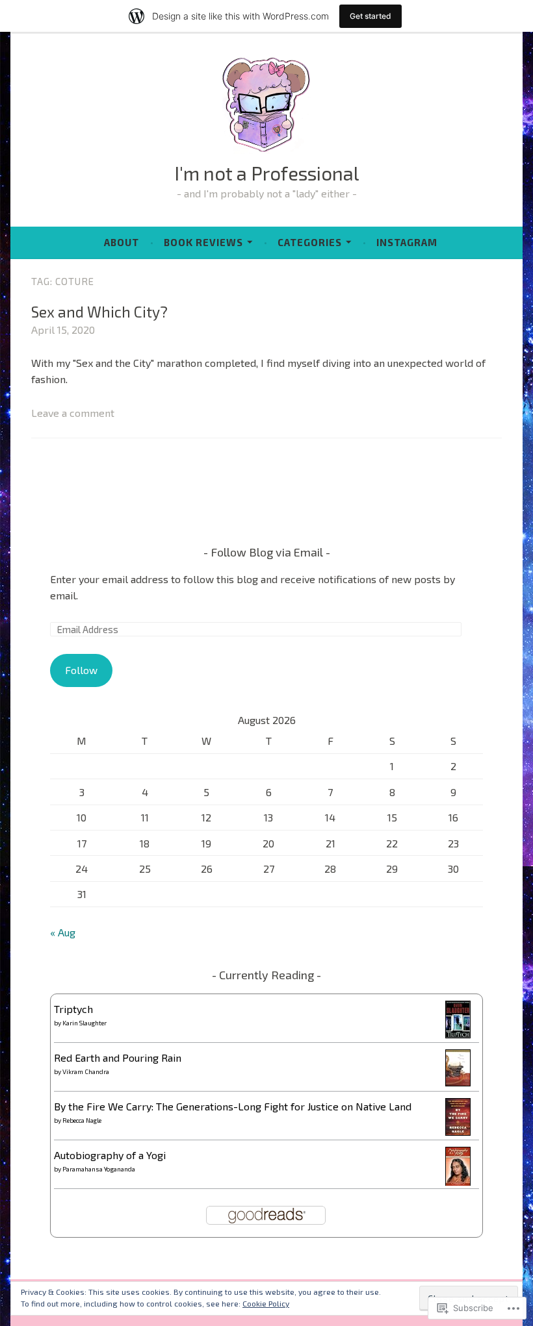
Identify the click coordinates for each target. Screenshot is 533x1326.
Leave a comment (72, 413)
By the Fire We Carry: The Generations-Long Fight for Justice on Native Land (232, 1106)
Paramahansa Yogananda (98, 1169)
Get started (370, 16)
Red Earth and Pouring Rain (117, 1057)
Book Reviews (203, 242)
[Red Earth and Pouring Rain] (458, 1082)
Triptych (73, 1009)
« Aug (62, 932)
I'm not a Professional (266, 173)
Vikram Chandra (85, 1071)
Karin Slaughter (84, 1023)
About (121, 242)
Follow (81, 670)
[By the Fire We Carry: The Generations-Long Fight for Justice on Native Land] (458, 1131)
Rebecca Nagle (81, 1120)
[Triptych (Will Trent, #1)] (458, 1034)
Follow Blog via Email (267, 552)
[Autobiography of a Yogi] (458, 1183)
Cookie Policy (265, 1303)
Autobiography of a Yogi (110, 1155)
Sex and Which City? (99, 312)
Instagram (406, 242)
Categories (310, 242)
